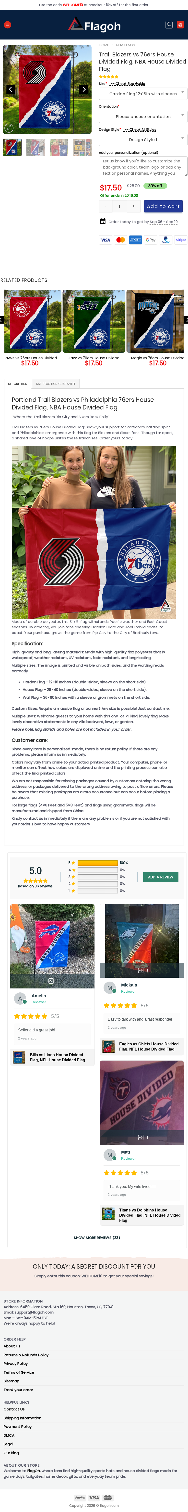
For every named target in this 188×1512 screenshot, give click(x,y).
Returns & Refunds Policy (26, 1354)
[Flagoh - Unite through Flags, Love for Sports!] (94, 25)
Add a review (161, 877)
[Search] (169, 24)
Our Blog (11, 1452)
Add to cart (163, 206)
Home (104, 45)
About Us (12, 1346)
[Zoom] (8, 128)
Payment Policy (18, 1426)
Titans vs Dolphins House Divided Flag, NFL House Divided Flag (150, 1215)
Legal (8, 1443)
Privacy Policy (16, 1363)
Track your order (18, 1389)
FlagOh (33, 1470)
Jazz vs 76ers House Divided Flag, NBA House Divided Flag (93, 357)
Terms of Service (19, 1372)
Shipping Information (22, 1417)
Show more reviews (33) (97, 1237)
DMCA (9, 1435)
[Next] (83, 89)
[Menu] (7, 25)
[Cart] (180, 25)
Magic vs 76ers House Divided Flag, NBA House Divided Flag (158, 357)
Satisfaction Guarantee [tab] (56, 384)
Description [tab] (17, 384)
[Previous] (10, 89)
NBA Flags (125, 45)
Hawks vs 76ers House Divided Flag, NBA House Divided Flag (30, 357)
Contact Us (14, 1409)
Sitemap (11, 1380)
